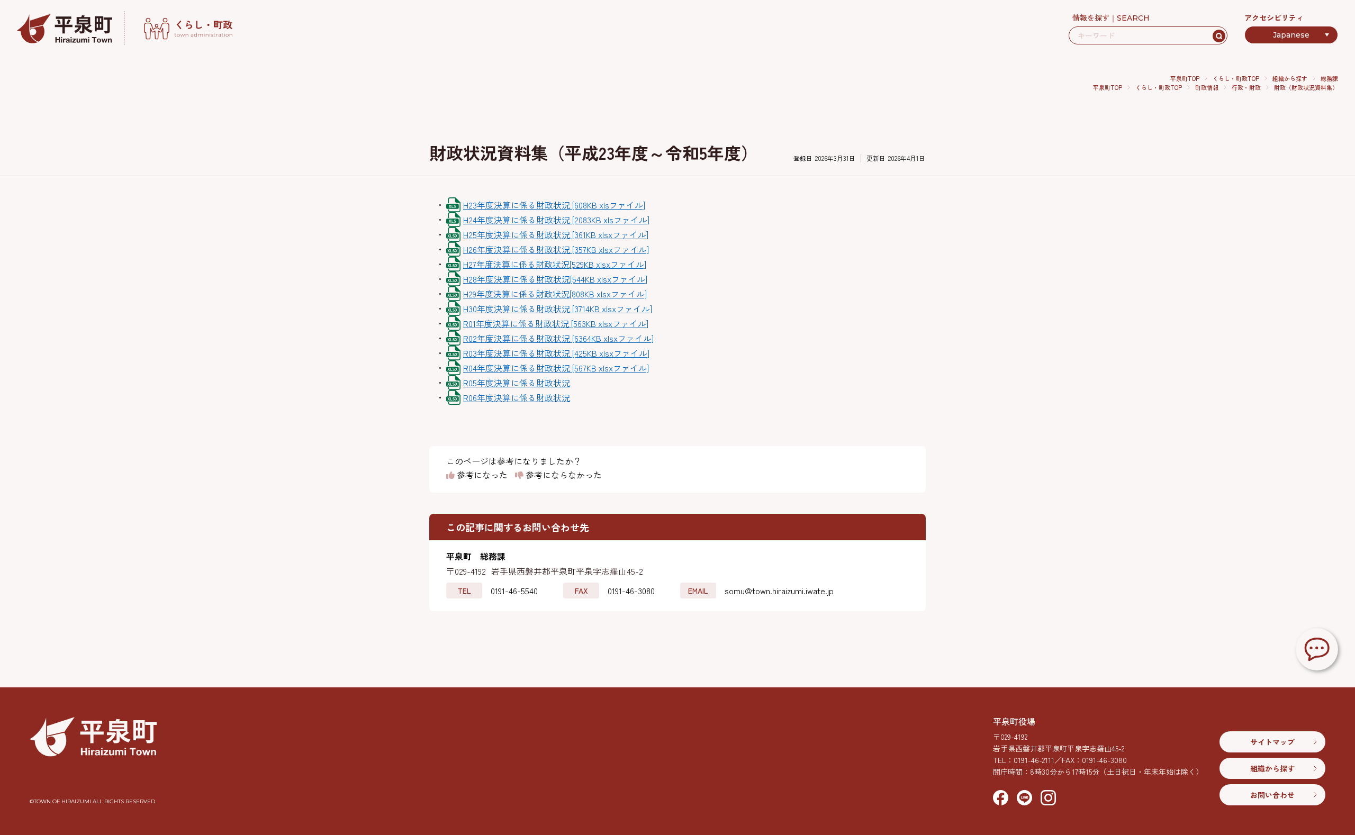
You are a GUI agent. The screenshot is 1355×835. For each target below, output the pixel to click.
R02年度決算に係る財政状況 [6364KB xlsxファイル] (558, 338)
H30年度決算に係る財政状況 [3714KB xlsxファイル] (557, 308)
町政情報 (1206, 87)
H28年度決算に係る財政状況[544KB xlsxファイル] (555, 279)
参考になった (481, 475)
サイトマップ (1272, 742)
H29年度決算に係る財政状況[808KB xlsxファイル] (555, 293)
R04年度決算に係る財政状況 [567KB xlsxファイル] (556, 367)
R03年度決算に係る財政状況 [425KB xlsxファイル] (556, 353)
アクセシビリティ (1274, 17)
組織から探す (1289, 78)
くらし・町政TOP (1236, 78)
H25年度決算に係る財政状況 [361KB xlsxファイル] (555, 234)
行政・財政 (1246, 87)
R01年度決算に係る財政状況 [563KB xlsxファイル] (555, 323)
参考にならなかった (562, 475)
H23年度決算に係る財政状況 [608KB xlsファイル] (554, 204)
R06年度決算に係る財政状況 (516, 397)
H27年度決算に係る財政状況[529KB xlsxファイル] (554, 264)
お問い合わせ (1272, 794)
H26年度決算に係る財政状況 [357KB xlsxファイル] (556, 249)
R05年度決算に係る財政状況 (516, 382)
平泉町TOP (1184, 78)
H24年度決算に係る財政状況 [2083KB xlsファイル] (556, 219)
